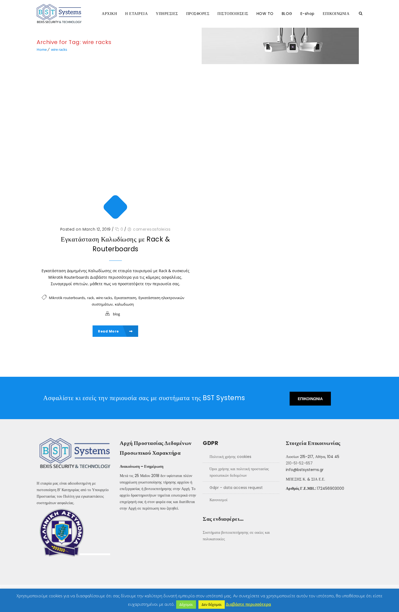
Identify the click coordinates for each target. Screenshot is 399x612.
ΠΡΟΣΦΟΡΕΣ (198, 13)
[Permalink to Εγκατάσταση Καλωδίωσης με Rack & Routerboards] (115, 148)
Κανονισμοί (218, 500)
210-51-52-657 (299, 463)
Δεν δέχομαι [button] (211, 604)
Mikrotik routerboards (67, 297)
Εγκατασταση (125, 297)
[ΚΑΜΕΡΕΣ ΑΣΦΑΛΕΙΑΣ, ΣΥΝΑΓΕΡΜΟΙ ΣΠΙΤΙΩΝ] (64, 13)
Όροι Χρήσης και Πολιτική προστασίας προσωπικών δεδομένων (239, 472)
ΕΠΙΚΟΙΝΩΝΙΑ (336, 13)
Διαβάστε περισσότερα (248, 604)
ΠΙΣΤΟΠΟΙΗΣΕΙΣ (232, 13)
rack (90, 297)
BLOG (287, 13)
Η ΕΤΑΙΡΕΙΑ (136, 13)
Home (42, 49)
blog (116, 314)
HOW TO (265, 13)
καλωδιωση (124, 304)
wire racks (59, 49)
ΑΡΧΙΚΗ (109, 13)
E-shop (307, 13)
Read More (109, 331)
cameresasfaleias (151, 229)
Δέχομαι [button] (186, 604)
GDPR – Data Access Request (236, 487)
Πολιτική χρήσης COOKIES (230, 456)
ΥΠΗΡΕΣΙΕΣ (167, 13)
